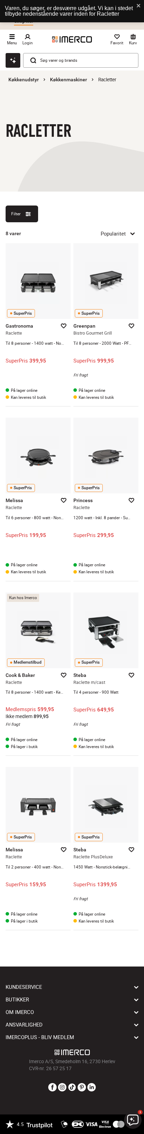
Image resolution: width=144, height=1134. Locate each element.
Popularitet (113, 233)
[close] (138, 6)
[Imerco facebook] (52, 1087)
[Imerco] (72, 39)
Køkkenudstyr (23, 79)
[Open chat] (13, 60)
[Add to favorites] (64, 326)
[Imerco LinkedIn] (91, 1087)
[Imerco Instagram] (62, 1087)
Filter (16, 213)
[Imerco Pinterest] (82, 1087)
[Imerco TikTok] (72, 1087)
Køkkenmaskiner (68, 79)
